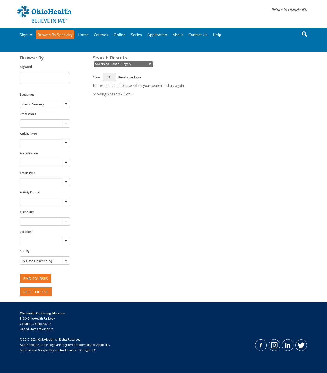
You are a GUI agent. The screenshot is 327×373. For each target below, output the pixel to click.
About (178, 34)
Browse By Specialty (55, 34)
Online (119, 34)
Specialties (27, 94)
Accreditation (29, 153)
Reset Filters (35, 291)
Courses (101, 34)
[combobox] (41, 104)
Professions (28, 114)
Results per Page (129, 77)
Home (83, 34)
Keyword (26, 67)
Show (97, 77)
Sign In (26, 34)
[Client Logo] (44, 21)
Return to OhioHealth (289, 9)
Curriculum (27, 212)
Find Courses (35, 278)
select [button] (66, 104)
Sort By (24, 251)
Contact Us (197, 34)
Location (26, 231)
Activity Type (28, 133)
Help (217, 34)
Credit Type (27, 173)
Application (157, 34)
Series (136, 34)
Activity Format (30, 192)
